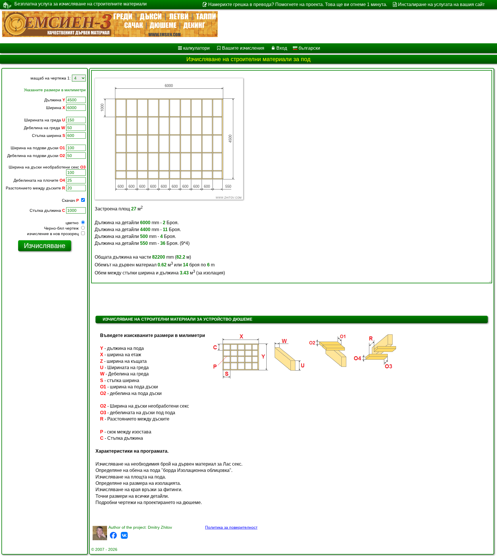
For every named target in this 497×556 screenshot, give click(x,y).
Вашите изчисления (243, 48)
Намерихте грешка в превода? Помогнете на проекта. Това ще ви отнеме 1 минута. (297, 4)
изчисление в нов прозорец (53, 233)
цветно (73, 222)
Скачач (70, 200)
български (308, 48)
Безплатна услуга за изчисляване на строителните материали (80, 3)
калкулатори (196, 48)
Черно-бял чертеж (62, 228)
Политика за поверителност (231, 527)
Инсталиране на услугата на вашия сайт (441, 4)
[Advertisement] (44, 343)
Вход (281, 48)
